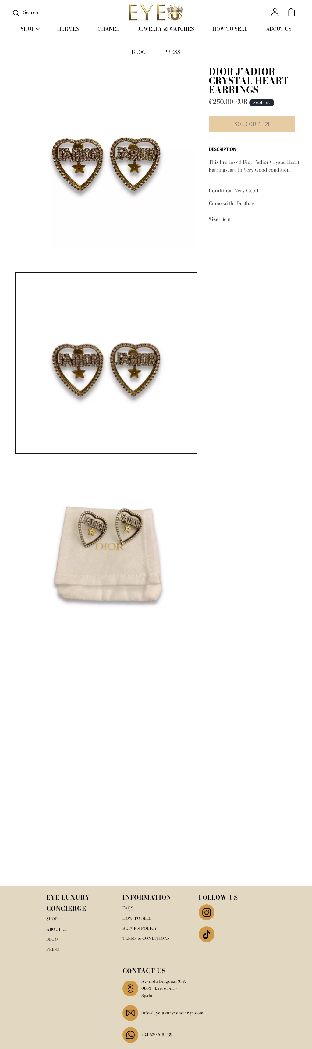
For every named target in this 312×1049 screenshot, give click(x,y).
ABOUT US (57, 929)
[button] (30, 28)
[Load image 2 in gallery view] (106, 547)
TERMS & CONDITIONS (146, 938)
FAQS (127, 908)
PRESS (52, 949)
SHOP (52, 919)
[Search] (16, 12)
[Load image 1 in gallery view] (106, 363)
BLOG (52, 939)
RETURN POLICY (139, 928)
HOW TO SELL (137, 918)
